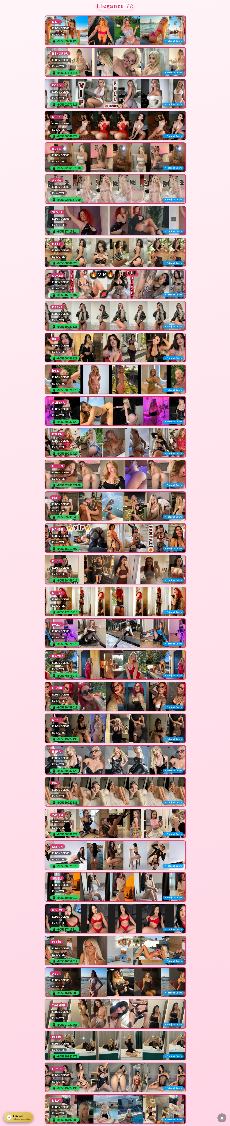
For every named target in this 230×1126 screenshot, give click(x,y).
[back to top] (221, 1117)
